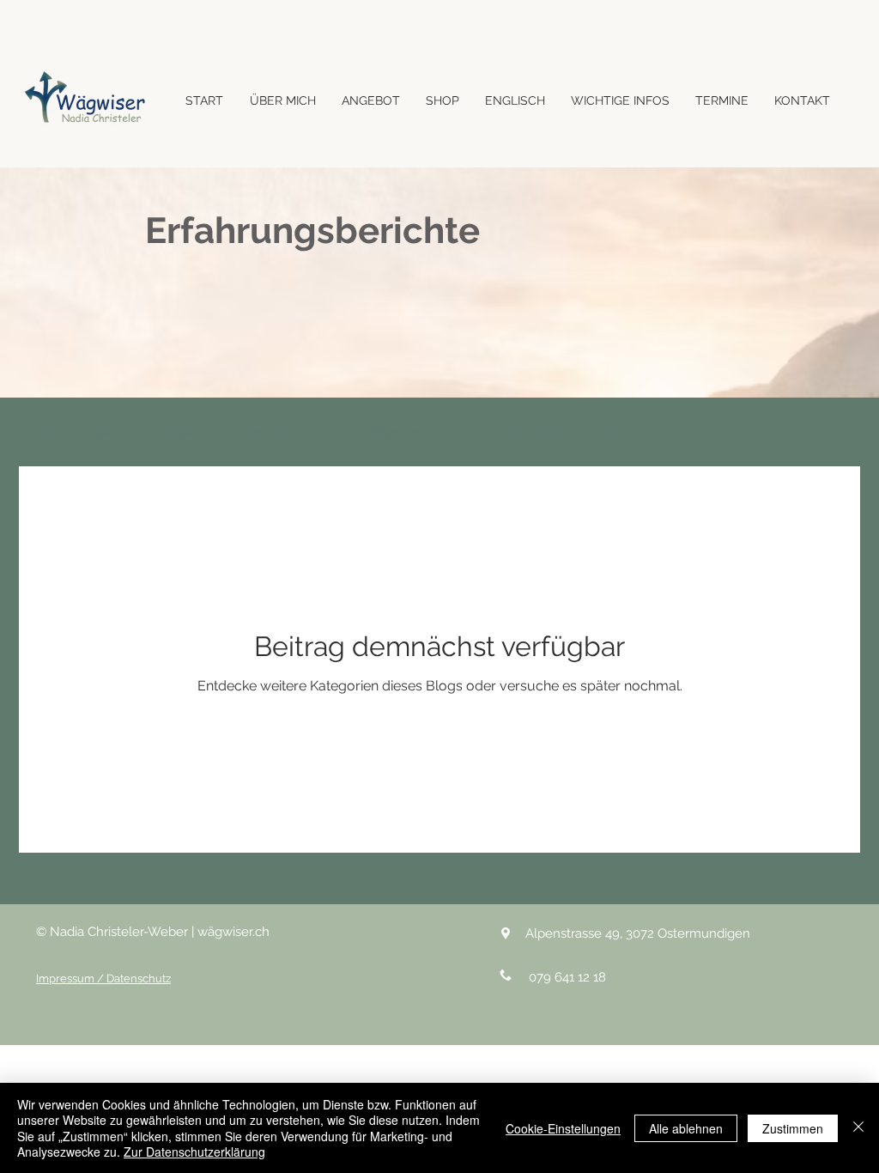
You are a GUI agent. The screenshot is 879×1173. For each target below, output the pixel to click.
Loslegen (175, 432)
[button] (821, 434)
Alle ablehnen (686, 1128)
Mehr (622, 432)
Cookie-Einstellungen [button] (563, 1128)
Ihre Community (285, 432)
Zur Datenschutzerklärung (194, 1151)
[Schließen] (858, 1128)
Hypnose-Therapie (518, 432)
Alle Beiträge (74, 432)
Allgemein (397, 432)
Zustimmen (792, 1128)
